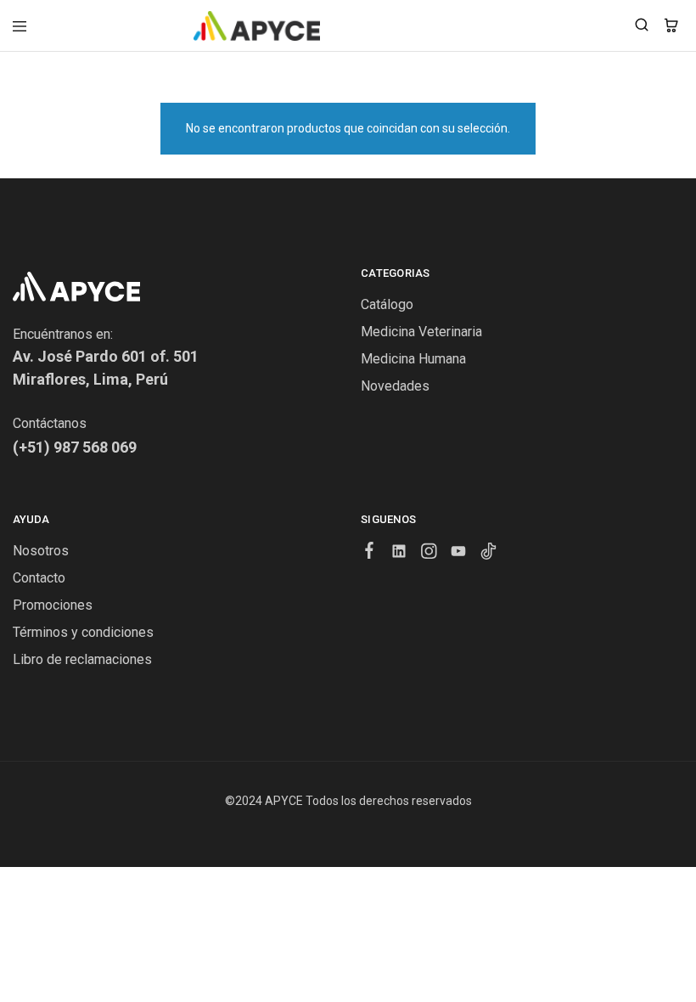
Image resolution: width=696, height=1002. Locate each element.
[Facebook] (369, 553)
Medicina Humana (413, 359)
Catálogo (387, 304)
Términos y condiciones (83, 632)
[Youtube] (459, 553)
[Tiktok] (488, 553)
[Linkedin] (399, 553)
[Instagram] (429, 553)
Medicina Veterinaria (421, 332)
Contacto (39, 578)
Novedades (395, 386)
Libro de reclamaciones (82, 659)
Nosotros (41, 551)
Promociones (53, 605)
